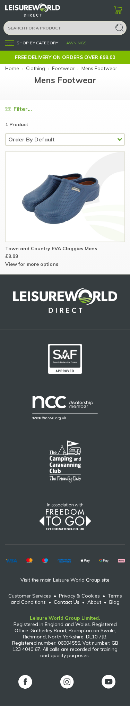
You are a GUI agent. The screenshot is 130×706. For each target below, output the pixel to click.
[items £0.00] (118, 10)
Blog (114, 602)
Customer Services (29, 596)
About (94, 602)
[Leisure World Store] (41, 10)
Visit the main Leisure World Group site (65, 580)
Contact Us (66, 602)
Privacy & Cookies (79, 596)
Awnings (76, 42)
